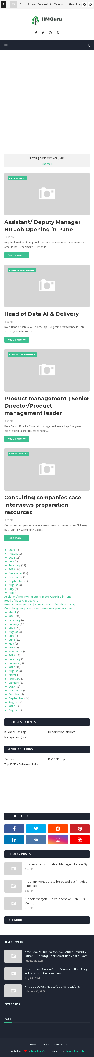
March (13, 612)
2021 (12, 616)
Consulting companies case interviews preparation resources (42, 504)
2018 (12, 655)
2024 (12, 557)
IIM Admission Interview (61, 732)
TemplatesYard (39, 1051)
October (14, 694)
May (11, 643)
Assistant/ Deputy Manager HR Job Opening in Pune (42, 226)
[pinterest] (58, 32)
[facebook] (36, 32)
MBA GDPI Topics (58, 759)
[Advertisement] (47, 99)
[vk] (36, 839)
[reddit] (58, 828)
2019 (12, 647)
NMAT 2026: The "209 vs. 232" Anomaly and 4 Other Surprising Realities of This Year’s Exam (56, 954)
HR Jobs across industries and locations (52, 986)
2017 (12, 667)
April (12, 593)
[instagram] (50, 32)
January (14, 624)
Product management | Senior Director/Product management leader (46, 405)
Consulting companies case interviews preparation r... (39, 608)
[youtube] (80, 839)
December (16, 573)
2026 (12, 550)
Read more (15, 255)
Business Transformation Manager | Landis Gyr (56, 864)
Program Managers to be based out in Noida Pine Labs (55, 884)
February (15, 565)
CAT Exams (10, 759)
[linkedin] (14, 839)
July (11, 561)
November (16, 577)
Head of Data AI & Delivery (41, 314)
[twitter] (42, 32)
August (13, 554)
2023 (12, 569)
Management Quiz (15, 737)
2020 (12, 628)
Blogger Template (74, 1051)
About (46, 1044)
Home (33, 1044)
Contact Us (60, 1044)
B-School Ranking (15, 732)
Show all (47, 164)
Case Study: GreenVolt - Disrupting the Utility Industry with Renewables (55, 971)
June (12, 640)
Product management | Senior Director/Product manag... (41, 604)
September (16, 581)
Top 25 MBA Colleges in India (21, 764)
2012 (12, 706)
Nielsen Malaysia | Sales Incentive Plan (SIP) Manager (54, 901)
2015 (12, 686)
